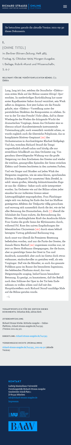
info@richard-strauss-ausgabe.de (22, 397)
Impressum (13, 401)
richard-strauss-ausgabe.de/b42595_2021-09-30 (23, 347)
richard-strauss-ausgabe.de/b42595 (31, 336)
